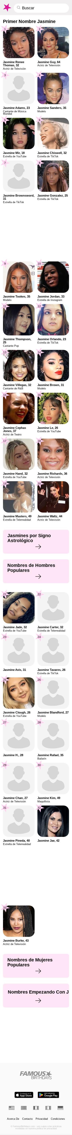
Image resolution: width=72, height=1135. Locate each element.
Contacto (27, 1119)
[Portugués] (24, 1108)
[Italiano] (48, 1108)
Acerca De (13, 1119)
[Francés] (36, 1108)
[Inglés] (11, 1108)
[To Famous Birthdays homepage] (7, 7)
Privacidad (42, 1119)
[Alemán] (60, 1108)
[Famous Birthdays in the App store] (24, 1095)
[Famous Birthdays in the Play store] (48, 1095)
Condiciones (58, 1119)
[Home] (36, 1075)
